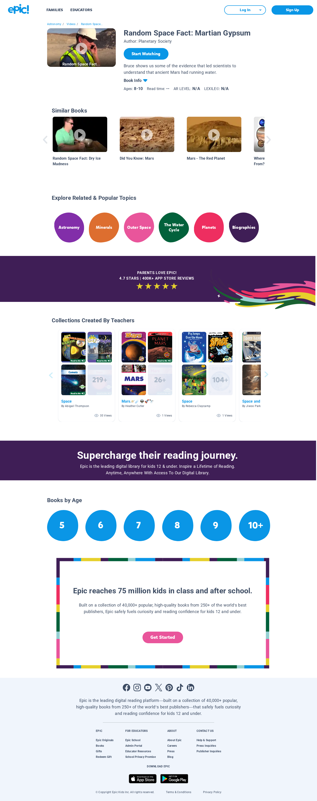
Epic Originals (104, 740)
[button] (86, 375)
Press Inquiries (206, 745)
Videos (71, 24)
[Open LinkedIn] (190, 687)
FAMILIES (54, 9)
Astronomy (54, 24)
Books (100, 745)
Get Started (162, 637)
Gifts (99, 751)
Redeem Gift (104, 757)
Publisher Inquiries (209, 751)
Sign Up (292, 9)
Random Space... (92, 24)
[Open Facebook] (126, 687)
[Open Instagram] (137, 687)
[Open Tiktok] (180, 687)
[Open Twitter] (158, 687)
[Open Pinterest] (169, 687)
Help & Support (206, 740)
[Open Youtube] (148, 687)
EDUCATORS (81, 9)
